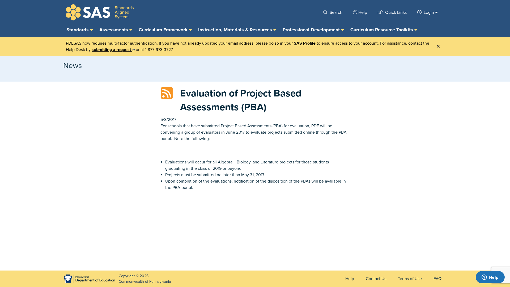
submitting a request (112, 49)
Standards (78, 30)
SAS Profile (305, 43)
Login (429, 12)
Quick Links (395, 12)
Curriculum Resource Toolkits (382, 30)
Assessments (114, 30)
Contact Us (376, 278)
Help (362, 12)
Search (335, 12)
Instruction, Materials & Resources (235, 30)
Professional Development (312, 30)
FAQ (437, 278)
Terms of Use (410, 278)
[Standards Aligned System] (100, 12)
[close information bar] (438, 46)
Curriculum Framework (164, 30)
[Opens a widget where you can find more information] (490, 277)
